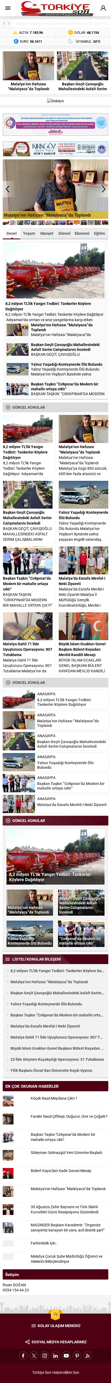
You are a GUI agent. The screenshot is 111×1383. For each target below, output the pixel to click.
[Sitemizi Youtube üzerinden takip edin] (66, 1356)
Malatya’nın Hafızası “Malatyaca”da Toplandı (28, 86)
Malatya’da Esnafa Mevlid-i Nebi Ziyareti (82, 581)
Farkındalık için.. (44, 1243)
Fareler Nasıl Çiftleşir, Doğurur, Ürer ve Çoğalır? (69, 1116)
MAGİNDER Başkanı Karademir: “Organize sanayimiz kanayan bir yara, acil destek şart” (68, 1227)
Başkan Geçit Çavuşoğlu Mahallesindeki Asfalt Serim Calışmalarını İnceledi (82, 89)
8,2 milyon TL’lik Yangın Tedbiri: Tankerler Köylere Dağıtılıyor (48, 306)
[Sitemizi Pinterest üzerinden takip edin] (77, 1356)
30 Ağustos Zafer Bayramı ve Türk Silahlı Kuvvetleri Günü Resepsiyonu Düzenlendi (64, 1209)
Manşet (46, 233)
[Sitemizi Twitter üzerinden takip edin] (34, 1356)
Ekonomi (82, 233)
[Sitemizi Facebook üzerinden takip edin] (23, 1356)
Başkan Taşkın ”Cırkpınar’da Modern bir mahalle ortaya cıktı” (64, 386)
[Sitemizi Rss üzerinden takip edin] (88, 1356)
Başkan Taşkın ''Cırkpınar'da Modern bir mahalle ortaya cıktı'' (63, 1137)
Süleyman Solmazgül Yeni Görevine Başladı (66, 1152)
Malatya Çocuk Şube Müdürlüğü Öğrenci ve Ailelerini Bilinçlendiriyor (66, 1259)
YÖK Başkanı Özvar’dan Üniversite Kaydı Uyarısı (51, 1070)
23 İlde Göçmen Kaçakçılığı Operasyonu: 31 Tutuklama (57, 1059)
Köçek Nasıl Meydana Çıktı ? (54, 1098)
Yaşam (29, 233)
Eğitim (99, 233)
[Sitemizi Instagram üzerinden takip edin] (45, 1356)
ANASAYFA (46, 694)
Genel (11, 233)
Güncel (64, 233)
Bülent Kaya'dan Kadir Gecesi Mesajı (61, 1170)
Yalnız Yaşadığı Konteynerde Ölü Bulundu (66, 364)
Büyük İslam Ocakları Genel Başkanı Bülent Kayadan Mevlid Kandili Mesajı (82, 649)
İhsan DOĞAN (14, 1284)
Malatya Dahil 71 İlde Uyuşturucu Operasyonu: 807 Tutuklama (27, 649)
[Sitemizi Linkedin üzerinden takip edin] (55, 1356)
